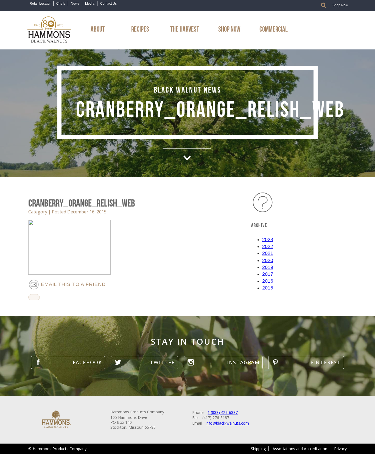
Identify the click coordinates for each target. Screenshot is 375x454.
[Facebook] (68, 362)
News (75, 3)
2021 (267, 253)
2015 (267, 288)
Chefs (60, 3)
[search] (323, 5)
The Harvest (184, 28)
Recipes (140, 28)
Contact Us (108, 3)
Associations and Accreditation (300, 448)
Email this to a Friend (72, 284)
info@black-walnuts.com (227, 423)
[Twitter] (144, 362)
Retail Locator (40, 3)
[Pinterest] (306, 362)
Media (89, 3)
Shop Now (340, 5)
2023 (267, 239)
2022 (267, 246)
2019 (267, 267)
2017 (267, 274)
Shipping (258, 448)
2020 (267, 260)
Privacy (340, 448)
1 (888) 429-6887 (223, 412)
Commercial (273, 28)
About (98, 28)
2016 (267, 281)
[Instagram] (223, 362)
